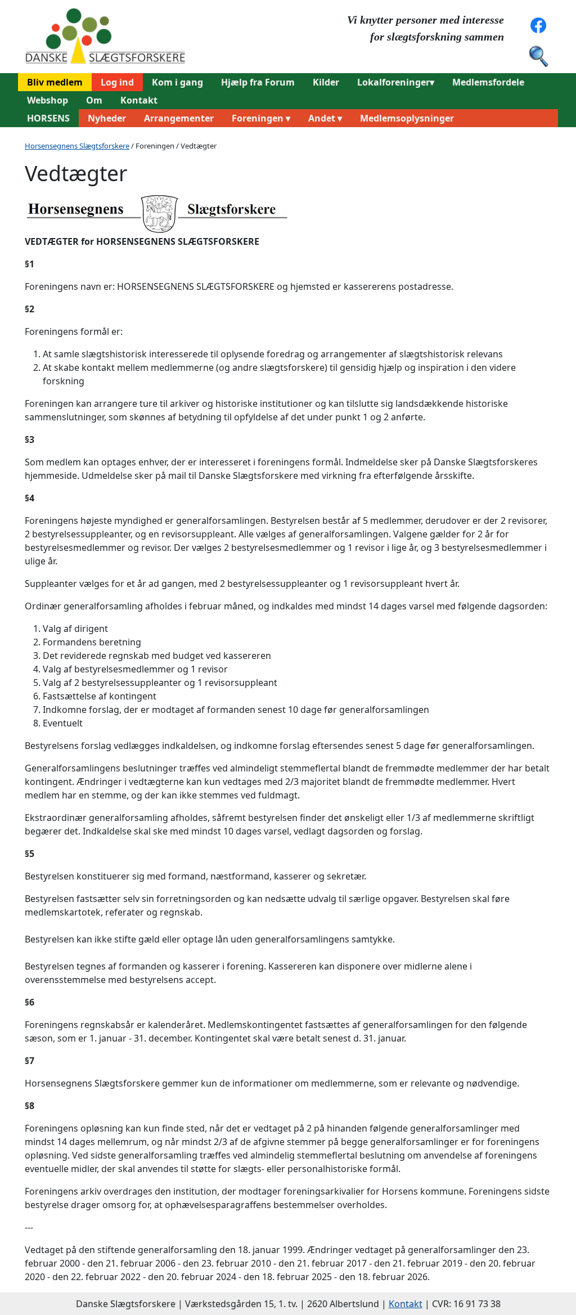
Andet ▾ (325, 118)
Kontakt (139, 100)
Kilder (326, 82)
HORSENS (48, 118)
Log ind (117, 82)
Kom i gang (177, 82)
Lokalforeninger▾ (395, 82)
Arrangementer (179, 118)
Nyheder (107, 118)
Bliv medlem (55, 82)
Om (94, 100)
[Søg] (538, 55)
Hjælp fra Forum (258, 82)
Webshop (47, 100)
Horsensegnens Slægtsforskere (77, 146)
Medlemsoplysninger (407, 118)
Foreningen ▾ (261, 118)
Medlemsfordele (488, 82)
